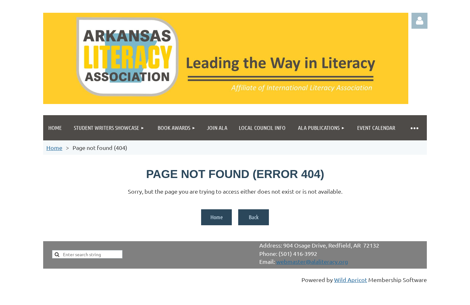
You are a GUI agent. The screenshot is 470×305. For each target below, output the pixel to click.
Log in (419, 21)
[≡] (414, 127)
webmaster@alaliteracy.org (312, 261)
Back (254, 216)
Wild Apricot (350, 279)
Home (54, 147)
